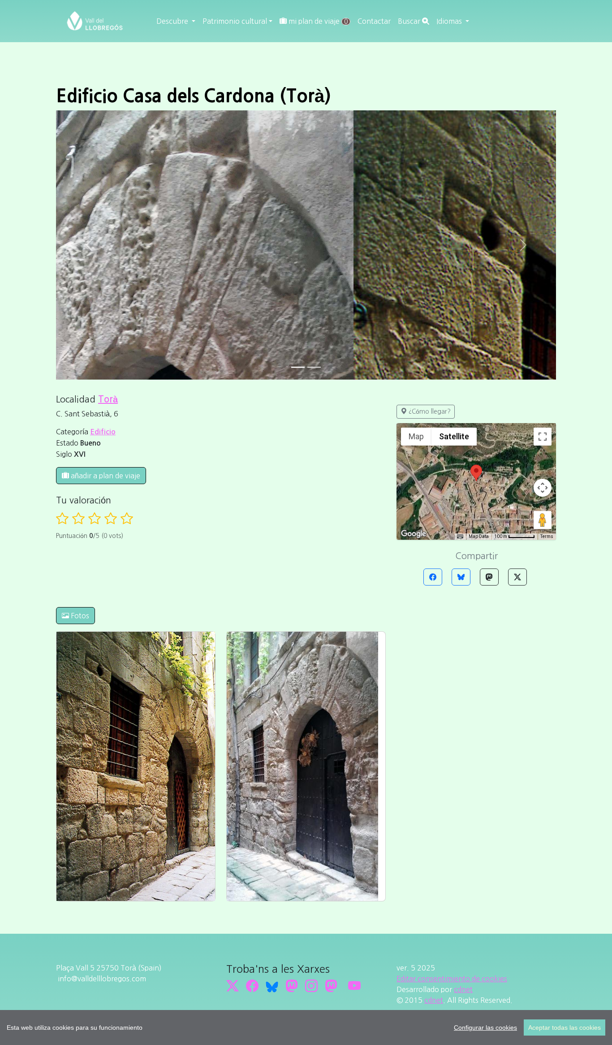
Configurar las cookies (485, 1027)
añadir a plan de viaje (104, 475)
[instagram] (311, 985)
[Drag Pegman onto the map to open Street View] (543, 520)
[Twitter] (517, 577)
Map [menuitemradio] (416, 436)
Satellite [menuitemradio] (454, 436)
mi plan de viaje (317, 21)
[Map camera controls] (543, 488)
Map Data (479, 536)
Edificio (103, 431)
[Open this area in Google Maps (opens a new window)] (413, 534)
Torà (108, 399)
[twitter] (232, 985)
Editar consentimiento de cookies (452, 978)
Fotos (79, 615)
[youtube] (354, 985)
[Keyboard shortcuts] (460, 536)
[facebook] (252, 985)
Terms (546, 536)
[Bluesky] (461, 577)
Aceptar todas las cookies (564, 1027)
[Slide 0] (298, 367)
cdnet (463, 989)
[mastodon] (331, 985)
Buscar (410, 21)
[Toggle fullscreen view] (543, 437)
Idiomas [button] (450, 21)
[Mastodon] (489, 577)
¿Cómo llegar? (429, 411)
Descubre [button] (173, 21)
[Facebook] (432, 577)
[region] (306, 1027)
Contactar (374, 21)
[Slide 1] (314, 367)
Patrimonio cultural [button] (235, 21)
